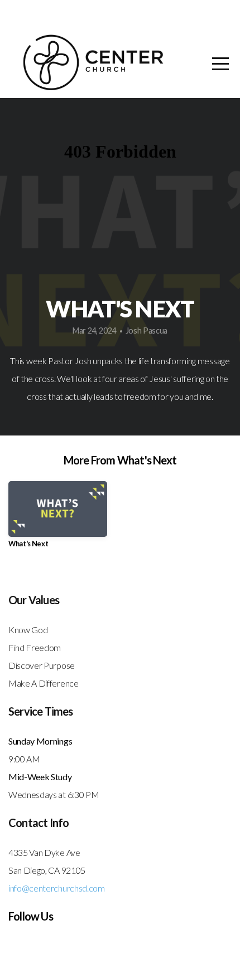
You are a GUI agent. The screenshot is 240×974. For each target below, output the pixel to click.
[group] (57, 518)
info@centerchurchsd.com (56, 888)
